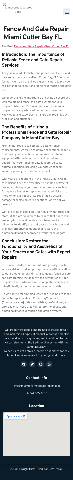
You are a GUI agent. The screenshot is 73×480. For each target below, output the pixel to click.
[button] (66, 11)
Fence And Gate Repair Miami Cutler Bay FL (41, 46)
